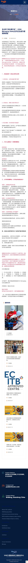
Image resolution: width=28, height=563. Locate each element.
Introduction (4, 525)
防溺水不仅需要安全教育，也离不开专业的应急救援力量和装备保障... (13, 358)
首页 (11, 14)
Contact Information (6, 541)
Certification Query (6, 528)
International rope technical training (10, 514)
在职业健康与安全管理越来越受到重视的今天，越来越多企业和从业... (13, 419)
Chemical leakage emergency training (10, 518)
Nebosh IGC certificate (7, 509)
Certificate (4, 534)
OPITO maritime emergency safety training (11, 516)
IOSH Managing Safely (7, 511)
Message (4, 544)
